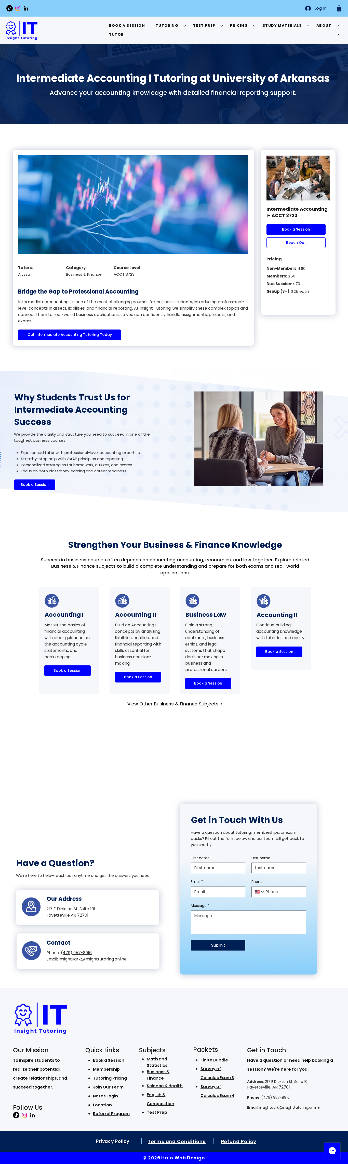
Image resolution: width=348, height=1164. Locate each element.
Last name (260, 858)
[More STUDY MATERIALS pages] (308, 25)
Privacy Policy (112, 1141)
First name (200, 858)
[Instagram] (18, 8)
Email (197, 881)
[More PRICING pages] (254, 25)
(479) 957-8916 (275, 1097)
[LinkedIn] (26, 8)
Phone (257, 881)
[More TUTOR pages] (338, 34)
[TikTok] (9, 8)
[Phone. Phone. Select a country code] (259, 892)
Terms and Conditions (177, 1141)
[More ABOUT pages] (338, 25)
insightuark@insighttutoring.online (289, 1107)
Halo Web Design (183, 1158)
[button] (339, 8)
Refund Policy (239, 1141)
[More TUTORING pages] (184, 25)
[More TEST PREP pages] (221, 25)
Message (200, 905)
